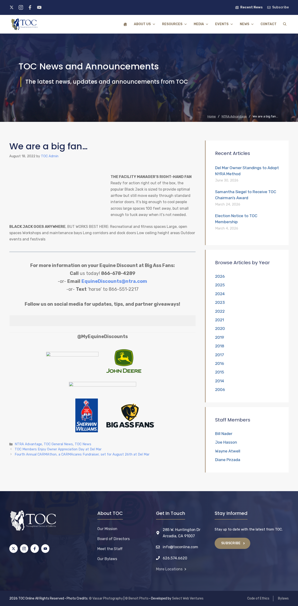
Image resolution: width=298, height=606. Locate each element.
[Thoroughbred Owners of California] (24, 24)
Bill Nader (223, 433)
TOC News (83, 444)
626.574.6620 (175, 558)
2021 (219, 320)
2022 (220, 311)
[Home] (125, 24)
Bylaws (283, 598)
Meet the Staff (109, 549)
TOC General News (58, 444)
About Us (142, 24)
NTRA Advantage (28, 444)
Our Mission (107, 529)
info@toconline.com (180, 547)
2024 (220, 293)
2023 (220, 302)
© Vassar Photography (106, 598)
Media (199, 24)
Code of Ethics (258, 598)
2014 (219, 381)
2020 (220, 328)
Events (222, 24)
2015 (219, 372)
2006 (220, 389)
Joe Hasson (226, 442)
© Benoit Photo (137, 598)
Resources (172, 24)
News (244, 24)
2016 (219, 363)
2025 (220, 285)
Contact (269, 24)
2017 (219, 355)
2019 (219, 337)
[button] (285, 24)
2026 (220, 276)
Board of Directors (113, 539)
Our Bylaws (107, 559)
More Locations (169, 569)
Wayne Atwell (227, 451)
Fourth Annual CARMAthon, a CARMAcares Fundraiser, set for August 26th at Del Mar (82, 454)
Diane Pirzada (227, 459)
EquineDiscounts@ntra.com (114, 281)
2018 (219, 346)
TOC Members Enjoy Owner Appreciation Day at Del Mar (58, 449)
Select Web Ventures (187, 598)
